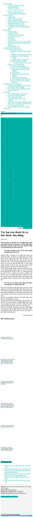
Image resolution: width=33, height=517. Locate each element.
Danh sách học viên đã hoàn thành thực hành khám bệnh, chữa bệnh (17, 471)
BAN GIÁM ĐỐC (13, 7)
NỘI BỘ (7, 92)
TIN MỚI (11, 38)
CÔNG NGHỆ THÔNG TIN (16, 98)
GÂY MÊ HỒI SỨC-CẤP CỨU (21, 79)
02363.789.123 (12, 490)
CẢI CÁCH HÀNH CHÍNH (16, 95)
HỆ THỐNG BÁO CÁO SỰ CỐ (18, 94)
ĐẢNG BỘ (11, 17)
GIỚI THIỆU (8, 4)
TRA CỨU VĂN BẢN (15, 97)
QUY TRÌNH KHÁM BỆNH (17, 13)
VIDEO (10, 100)
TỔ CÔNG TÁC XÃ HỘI (23, 62)
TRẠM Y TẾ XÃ (13, 90)
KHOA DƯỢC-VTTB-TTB (20, 59)
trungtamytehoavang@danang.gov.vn (16, 493)
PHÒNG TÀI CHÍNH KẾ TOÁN (22, 54)
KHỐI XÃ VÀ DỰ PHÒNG (12, 84)
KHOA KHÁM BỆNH (18, 66)
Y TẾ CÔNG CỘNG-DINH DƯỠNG (19, 89)
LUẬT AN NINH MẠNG (16, 105)
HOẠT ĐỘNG (8, 15)
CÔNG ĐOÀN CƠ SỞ (15, 18)
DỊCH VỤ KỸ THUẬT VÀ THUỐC (19, 41)
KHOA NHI (15, 72)
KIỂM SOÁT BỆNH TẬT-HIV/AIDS (19, 85)
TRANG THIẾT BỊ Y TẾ (15, 12)
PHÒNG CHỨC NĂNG (15, 49)
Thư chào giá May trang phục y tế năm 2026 (17, 469)
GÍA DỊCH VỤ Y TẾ (14, 36)
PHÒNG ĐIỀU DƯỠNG (19, 61)
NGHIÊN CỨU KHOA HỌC (17, 25)
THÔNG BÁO (12, 31)
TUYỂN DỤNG (13, 33)
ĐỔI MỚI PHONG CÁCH (16, 23)
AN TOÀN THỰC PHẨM (16, 87)
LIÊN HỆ (7, 108)
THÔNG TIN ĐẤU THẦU (16, 35)
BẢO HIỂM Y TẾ (13, 46)
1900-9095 (20, 491)
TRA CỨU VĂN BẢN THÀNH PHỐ (19, 103)
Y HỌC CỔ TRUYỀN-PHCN (21, 67)
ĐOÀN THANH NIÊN (15, 20)
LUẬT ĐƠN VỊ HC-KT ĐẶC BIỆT (19, 107)
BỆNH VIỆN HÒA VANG (12, 48)
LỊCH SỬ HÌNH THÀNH (16, 5)
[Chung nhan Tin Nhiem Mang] (10, 514)
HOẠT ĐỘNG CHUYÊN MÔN (18, 22)
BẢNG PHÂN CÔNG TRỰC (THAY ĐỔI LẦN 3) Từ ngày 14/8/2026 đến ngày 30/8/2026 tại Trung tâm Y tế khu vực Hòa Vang (17, 476)
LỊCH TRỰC (12, 40)
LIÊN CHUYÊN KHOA (19, 77)
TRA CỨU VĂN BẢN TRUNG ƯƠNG (20, 102)
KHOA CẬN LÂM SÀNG (16, 64)
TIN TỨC (7, 30)
